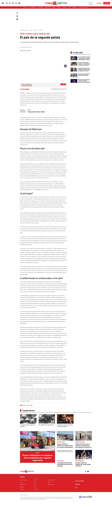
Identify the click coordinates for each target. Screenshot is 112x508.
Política (26, 7)
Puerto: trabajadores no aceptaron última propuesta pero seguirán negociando (37, 458)
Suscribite (63, 84)
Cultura (64, 7)
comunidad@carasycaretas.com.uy (29, 498)
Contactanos (77, 484)
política (27, 405)
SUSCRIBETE (106, 3)
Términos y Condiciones (24, 494)
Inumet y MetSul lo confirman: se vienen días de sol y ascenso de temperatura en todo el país (65, 446)
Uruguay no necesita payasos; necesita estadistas (65, 425)
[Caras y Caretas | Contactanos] (90, 471)
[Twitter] (17, 16)
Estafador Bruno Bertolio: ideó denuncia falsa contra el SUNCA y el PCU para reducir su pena (84, 70)
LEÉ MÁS (29, 110)
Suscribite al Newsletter (79, 481)
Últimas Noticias (23, 480)
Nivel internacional (79, 461)
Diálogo (37, 453)
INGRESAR (99, 3)
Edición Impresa (51, 484)
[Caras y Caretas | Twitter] (13, 3)
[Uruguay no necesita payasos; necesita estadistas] (65, 423)
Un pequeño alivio (61, 442)
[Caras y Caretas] (27, 472)
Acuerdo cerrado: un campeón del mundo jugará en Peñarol (83, 464)
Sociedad (40, 7)
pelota (24, 405)
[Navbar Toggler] (3, 3)
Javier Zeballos (25, 89)
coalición (31, 405)
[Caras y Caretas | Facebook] (10, 3)
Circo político (60, 421)
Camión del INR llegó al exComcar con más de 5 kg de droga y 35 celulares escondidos (84, 64)
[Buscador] (7, 3)
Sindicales (47, 7)
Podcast (49, 482)
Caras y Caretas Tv (83, 7)
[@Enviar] (17, 19)
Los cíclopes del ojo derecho (46, 425)
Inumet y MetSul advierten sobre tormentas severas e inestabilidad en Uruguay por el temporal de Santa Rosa (84, 59)
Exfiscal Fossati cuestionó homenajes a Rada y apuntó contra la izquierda (84, 81)
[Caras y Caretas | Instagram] (16, 3)
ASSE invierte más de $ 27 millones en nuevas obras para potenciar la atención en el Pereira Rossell (83, 446)
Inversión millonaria (80, 442)
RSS (76, 487)
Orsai (58, 7)
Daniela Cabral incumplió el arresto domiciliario (84, 74)
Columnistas (33, 7)
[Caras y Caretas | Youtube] (19, 3)
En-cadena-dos (23, 421)
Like (69, 7)
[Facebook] (17, 13)
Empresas (74, 7)
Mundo (53, 7)
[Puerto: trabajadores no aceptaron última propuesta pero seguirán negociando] (37, 441)
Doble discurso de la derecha (44, 421)
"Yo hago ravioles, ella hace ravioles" (36, 112)
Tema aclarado (60, 461)
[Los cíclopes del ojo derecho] (46, 423)
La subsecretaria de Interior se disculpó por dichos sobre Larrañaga (65, 464)
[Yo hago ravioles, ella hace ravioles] (23, 111)
